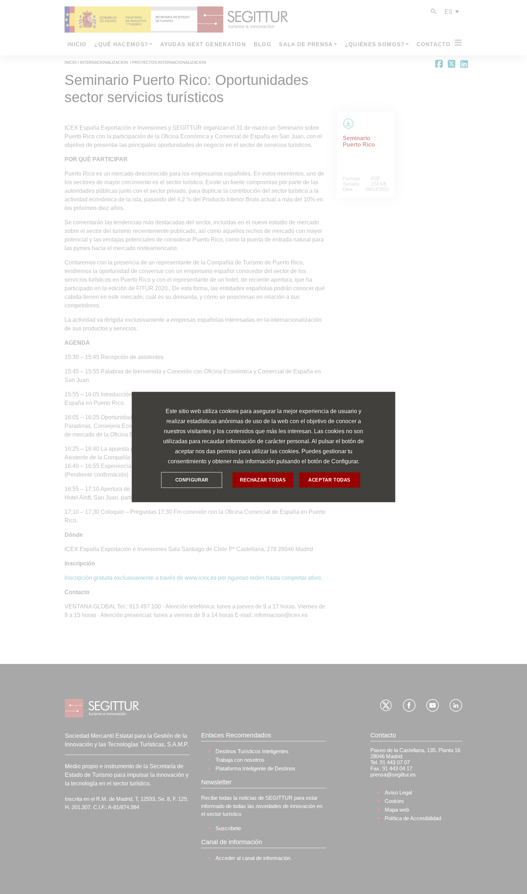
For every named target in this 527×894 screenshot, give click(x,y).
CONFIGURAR (191, 480)
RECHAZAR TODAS (263, 480)
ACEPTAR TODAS (329, 480)
